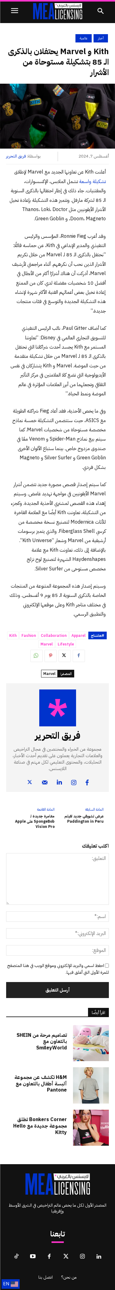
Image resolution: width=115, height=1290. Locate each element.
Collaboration (54, 635)
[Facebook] (79, 656)
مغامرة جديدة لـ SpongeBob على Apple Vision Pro (35, 821)
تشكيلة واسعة (92, 181)
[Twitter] (65, 656)
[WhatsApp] (36, 656)
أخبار (101, 38)
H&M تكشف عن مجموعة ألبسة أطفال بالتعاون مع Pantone (40, 1084)
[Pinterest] (50, 656)
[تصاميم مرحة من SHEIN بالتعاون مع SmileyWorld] (91, 1043)
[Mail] (44, 776)
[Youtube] (33, 1256)
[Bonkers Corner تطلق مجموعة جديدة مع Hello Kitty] (91, 1128)
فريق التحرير (16, 156)
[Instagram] (74, 776)
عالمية (83, 38)
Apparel (78, 635)
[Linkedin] (59, 776)
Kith (13, 635)
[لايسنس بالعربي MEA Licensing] (57, 11)
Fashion (28, 635)
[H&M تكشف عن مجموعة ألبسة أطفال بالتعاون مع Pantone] (91, 1085)
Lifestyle (66, 644)
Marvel (46, 644)
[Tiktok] (16, 1256)
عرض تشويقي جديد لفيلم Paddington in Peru (84, 818)
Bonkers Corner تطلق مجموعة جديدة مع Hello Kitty (40, 1126)
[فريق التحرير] (57, 707)
